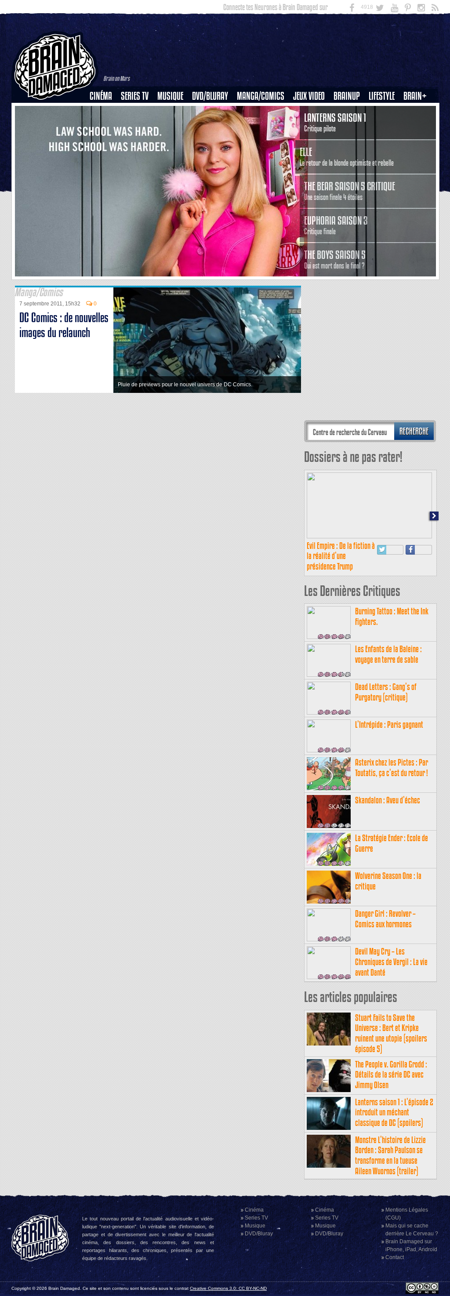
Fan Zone (418, 111)
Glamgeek (384, 126)
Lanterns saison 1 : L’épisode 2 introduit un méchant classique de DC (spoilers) (394, 1112)
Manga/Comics (260, 96)
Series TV (135, 96)
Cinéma (101, 96)
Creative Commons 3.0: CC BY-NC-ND (228, 1288)
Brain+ (415, 96)
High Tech (384, 141)
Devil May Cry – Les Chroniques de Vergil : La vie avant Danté (391, 961)
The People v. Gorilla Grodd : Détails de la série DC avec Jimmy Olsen (391, 1074)
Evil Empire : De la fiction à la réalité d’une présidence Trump (341, 556)
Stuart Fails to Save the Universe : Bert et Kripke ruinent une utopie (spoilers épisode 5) (391, 1033)
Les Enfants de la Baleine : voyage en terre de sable (388, 654)
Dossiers (104, 126)
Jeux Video (309, 96)
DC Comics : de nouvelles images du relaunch (64, 325)
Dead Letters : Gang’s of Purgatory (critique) (386, 692)
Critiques (105, 111)
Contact (394, 1257)
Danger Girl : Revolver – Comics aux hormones (385, 918)
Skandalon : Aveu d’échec (387, 800)
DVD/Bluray (210, 96)
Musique (170, 96)
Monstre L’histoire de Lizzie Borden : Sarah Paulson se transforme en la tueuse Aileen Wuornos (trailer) (390, 1155)
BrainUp (347, 96)
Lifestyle (382, 96)
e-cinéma (104, 141)
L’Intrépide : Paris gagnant (389, 724)
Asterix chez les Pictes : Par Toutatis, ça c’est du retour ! (391, 767)
